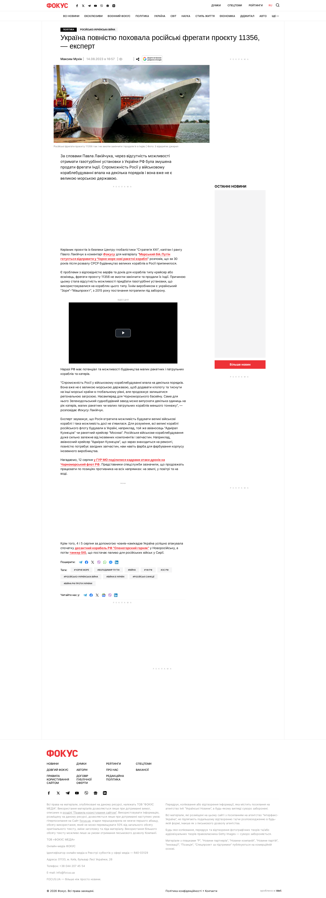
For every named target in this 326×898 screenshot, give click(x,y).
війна (132, 570)
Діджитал (247, 16)
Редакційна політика (115, 777)
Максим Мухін (71, 59)
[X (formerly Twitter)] (83, 5)
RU (270, 5)
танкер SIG (77, 552)
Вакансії (142, 769)
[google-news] (95, 793)
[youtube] (77, 793)
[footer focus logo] (62, 753)
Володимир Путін (109, 570)
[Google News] (108, 5)
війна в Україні (116, 576)
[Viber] (101, 5)
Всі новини (71, 16)
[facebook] (49, 793)
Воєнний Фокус (119, 16)
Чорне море (82, 570)
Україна (159, 16)
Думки (216, 5)
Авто (263, 16)
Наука (186, 16)
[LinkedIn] (114, 5)
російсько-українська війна (81, 576)
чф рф (149, 570)
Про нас (112, 769)
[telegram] (67, 793)
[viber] (86, 793)
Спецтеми (235, 5)
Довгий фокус (57, 769)
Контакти (211, 891)
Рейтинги (256, 5)
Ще (274, 16)
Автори (81, 769)
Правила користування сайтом (58, 779)
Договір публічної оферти (84, 779)
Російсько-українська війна (97, 29)
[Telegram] (89, 5)
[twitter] (58, 793)
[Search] (277, 5)
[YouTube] (95, 5)
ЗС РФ (165, 570)
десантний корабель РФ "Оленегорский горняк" (112, 548)
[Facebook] (77, 5)
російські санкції (144, 576)
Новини (53, 763)
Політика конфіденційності (184, 891)
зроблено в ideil (271, 891)
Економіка (227, 16)
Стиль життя (205, 16)
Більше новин (240, 364)
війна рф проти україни (78, 583)
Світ (173, 16)
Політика (142, 16)
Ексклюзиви (93, 16)
